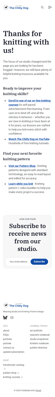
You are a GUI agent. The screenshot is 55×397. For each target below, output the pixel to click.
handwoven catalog (13, 364)
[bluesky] (5, 317)
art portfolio (36, 330)
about (6, 330)
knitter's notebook (39, 343)
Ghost (38, 390)
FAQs (6, 334)
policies (7, 343)
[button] (42, 7)
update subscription (13, 351)
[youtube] (12, 317)
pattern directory (38, 347)
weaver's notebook (40, 334)
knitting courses (11, 377)
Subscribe (39, 261)
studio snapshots (39, 339)
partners (7, 339)
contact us (8, 347)
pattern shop (9, 372)
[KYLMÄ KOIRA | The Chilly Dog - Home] (16, 7)
